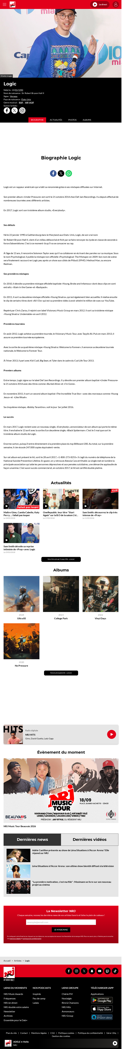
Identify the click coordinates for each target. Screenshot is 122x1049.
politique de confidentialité (32, 938)
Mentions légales (39, 1033)
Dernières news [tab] (32, 839)
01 (16, 90)
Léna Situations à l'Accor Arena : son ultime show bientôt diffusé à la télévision (73, 866)
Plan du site (11, 1033)
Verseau (13, 96)
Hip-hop (29, 102)
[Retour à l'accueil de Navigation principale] (12, 4)
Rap (21, 102)
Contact (24, 1033)
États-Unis (26, 99)
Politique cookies (66, 1033)
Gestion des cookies (61, 1036)
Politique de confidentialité (90, 1033)
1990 (20, 90)
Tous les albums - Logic (61, 673)
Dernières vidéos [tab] (90, 839)
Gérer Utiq (111, 1033)
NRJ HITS (30, 734)
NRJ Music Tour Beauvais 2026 (20, 826)
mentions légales (15, 938)
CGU (52, 1033)
